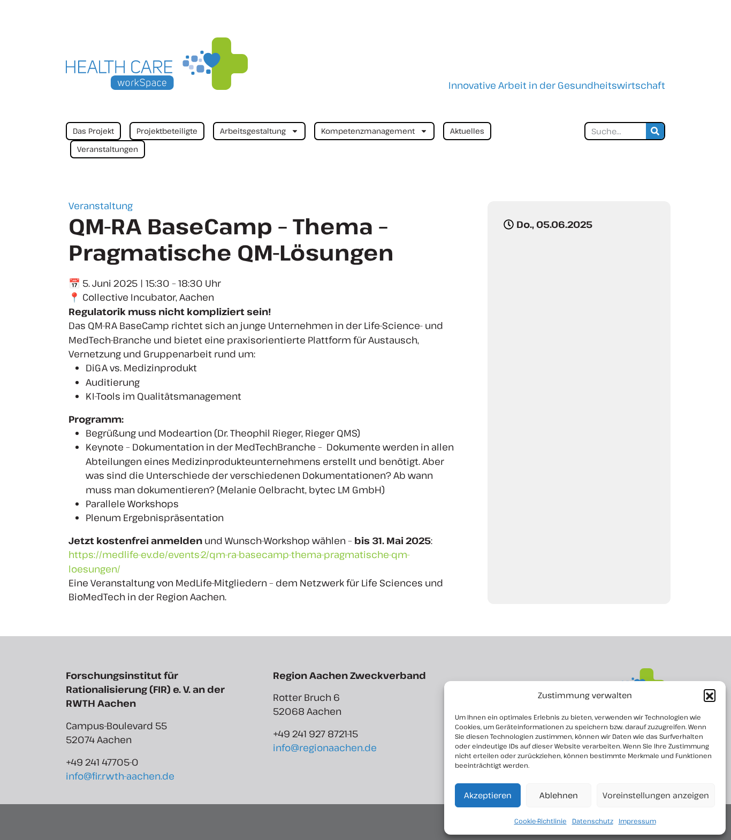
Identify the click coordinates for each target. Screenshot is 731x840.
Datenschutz (592, 820)
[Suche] (655, 131)
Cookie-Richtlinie (540, 820)
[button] (709, 695)
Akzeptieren (488, 795)
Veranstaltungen (107, 149)
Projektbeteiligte (166, 131)
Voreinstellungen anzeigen (656, 795)
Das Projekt (93, 131)
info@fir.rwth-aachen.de (120, 775)
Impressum (637, 820)
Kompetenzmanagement (368, 131)
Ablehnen (558, 795)
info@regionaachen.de (325, 747)
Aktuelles (467, 131)
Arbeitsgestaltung (253, 131)
